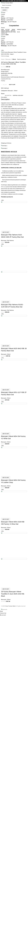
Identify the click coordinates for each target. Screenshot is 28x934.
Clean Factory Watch (10, 606)
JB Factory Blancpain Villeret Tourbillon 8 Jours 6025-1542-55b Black (12, 594)
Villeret (14, 59)
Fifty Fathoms (10, 240)
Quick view (3, 229)
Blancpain (8, 59)
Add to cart (12, 84)
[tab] (8, 95)
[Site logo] (7, 2)
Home (2, 59)
